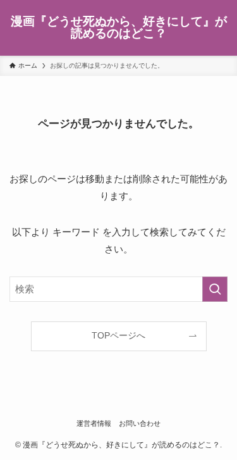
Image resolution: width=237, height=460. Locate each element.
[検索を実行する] (215, 289)
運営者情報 (93, 423)
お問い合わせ (140, 423)
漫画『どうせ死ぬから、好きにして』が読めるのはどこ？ (119, 28)
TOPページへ (118, 335)
